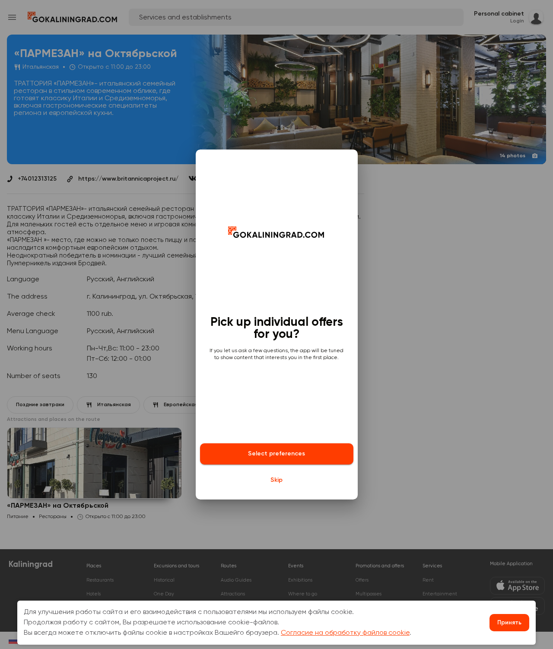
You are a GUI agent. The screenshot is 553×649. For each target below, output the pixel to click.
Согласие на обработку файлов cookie (345, 633)
